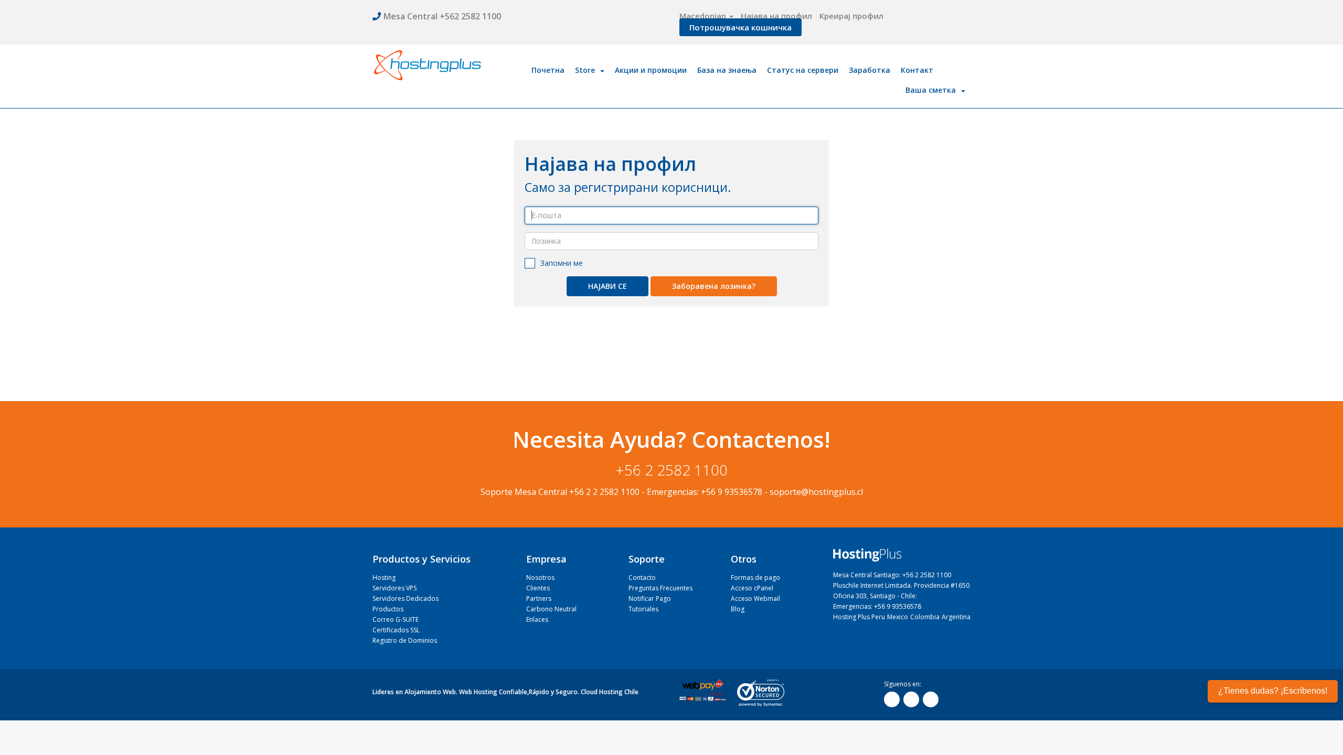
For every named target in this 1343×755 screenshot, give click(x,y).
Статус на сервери (802, 70)
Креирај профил (851, 15)
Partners (538, 598)
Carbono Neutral (551, 609)
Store (587, 70)
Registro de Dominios (404, 640)
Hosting (384, 577)
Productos (387, 609)
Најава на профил (776, 15)
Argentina (956, 616)
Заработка (869, 70)
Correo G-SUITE (395, 619)
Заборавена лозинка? (713, 286)
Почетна (547, 70)
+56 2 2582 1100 (672, 470)
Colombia (925, 616)
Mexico (897, 616)
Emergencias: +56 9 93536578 (877, 606)
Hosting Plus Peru (859, 616)
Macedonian (703, 15)
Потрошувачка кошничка (740, 27)
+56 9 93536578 (731, 492)
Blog (737, 609)
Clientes (538, 588)
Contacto (642, 577)
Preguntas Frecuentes (660, 588)
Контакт (917, 70)
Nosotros (540, 577)
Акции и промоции (651, 70)
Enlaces (537, 619)
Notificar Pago (649, 598)
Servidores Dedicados (405, 598)
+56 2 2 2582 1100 (604, 492)
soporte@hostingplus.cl (816, 492)
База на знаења (726, 70)
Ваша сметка (932, 90)
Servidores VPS (394, 588)
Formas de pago (755, 577)
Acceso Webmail (755, 598)
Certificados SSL (396, 629)
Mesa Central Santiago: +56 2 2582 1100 (892, 574)
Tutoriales (643, 609)
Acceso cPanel (752, 588)
